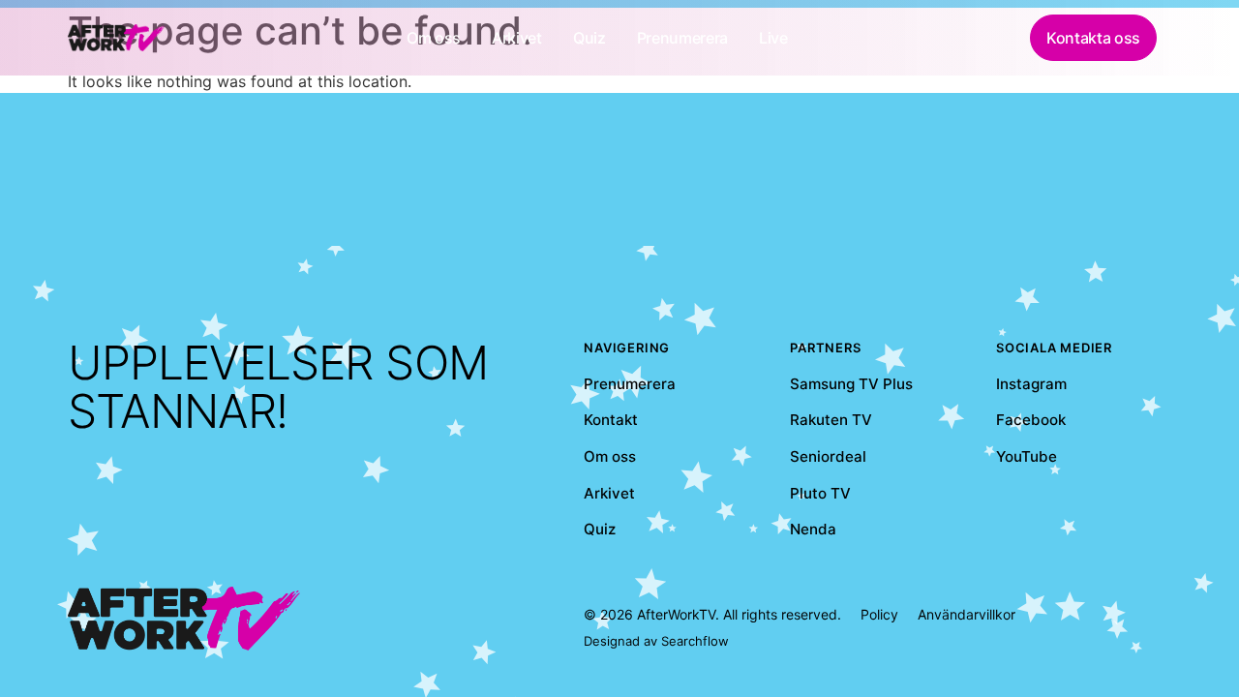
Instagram (1031, 384)
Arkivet (609, 493)
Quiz (600, 529)
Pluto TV (820, 493)
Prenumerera (630, 384)
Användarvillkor (966, 614)
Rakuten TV (831, 419)
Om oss (610, 456)
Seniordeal (828, 456)
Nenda (813, 529)
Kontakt (611, 419)
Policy (879, 614)
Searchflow (695, 641)
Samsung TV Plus (851, 384)
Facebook (1031, 419)
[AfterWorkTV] (116, 37)
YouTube (1026, 456)
